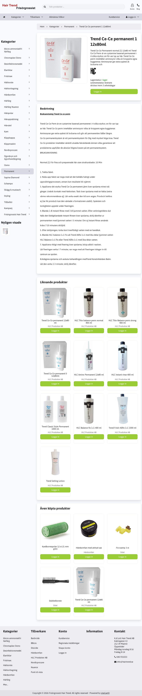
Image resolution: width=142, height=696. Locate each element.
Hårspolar (8, 113)
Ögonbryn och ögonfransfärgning (12, 157)
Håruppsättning (11, 119)
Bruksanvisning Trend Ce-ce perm (55, 114)
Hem (42, 26)
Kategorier (16, 17)
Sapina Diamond (11, 177)
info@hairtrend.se (125, 662)
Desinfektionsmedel (13, 64)
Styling (7, 196)
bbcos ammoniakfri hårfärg (13, 50)
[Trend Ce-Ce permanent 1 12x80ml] (5, 231)
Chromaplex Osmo (12, 58)
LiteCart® (105, 693)
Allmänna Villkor (56, 17)
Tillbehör (8, 202)
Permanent (9, 171)
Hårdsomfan (9, 95)
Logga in (62, 653)
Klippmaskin (10, 144)
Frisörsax (8, 76)
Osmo (7, 165)
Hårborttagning (11, 88)
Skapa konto (64, 648)
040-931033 (121, 657)
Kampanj (8, 208)
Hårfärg (7, 101)
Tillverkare (35, 17)
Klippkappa (9, 138)
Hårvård (7, 125)
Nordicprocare (10, 150)
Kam (6, 131)
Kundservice (114, 17)
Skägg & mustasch (12, 190)
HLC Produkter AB (39, 657)
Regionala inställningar (69, 643)
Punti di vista (37, 672)
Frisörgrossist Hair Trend (15, 214)
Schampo (8, 183)
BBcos (33, 643)
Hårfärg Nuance (11, 107)
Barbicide (35, 638)
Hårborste (8, 82)
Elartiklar (8, 70)
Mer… (5, 684)
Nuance (34, 667)
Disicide (34, 648)
